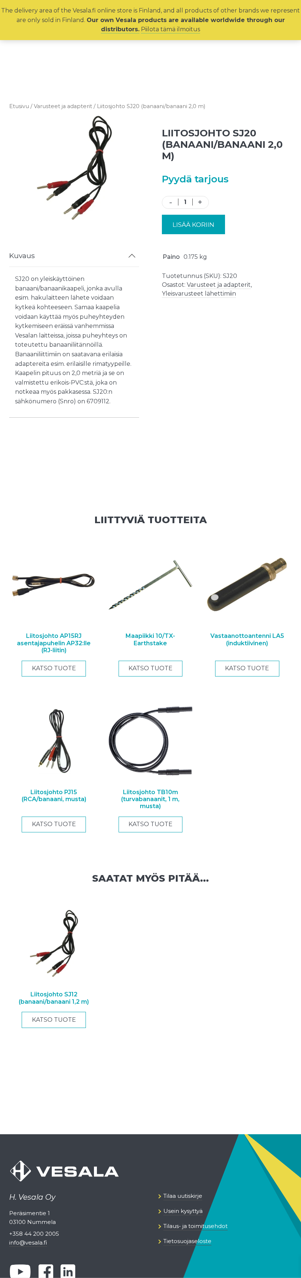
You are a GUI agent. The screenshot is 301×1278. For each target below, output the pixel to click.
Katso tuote (54, 668)
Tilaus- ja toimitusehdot (195, 1225)
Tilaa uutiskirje (182, 1195)
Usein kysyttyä (183, 1210)
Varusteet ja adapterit (63, 106)
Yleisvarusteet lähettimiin (199, 293)
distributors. (120, 29)
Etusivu (19, 106)
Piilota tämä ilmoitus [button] (170, 29)
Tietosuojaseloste (187, 1241)
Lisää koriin (193, 224)
